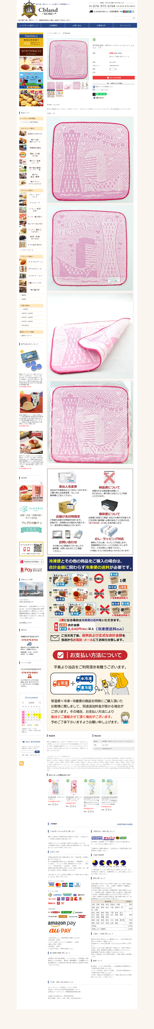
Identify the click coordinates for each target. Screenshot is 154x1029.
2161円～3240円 (27, 317)
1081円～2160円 (27, 313)
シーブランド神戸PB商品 (30, 122)
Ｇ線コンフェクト (31, 283)
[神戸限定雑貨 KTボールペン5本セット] (56, 794)
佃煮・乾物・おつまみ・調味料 (31, 238)
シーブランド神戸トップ (29, 25)
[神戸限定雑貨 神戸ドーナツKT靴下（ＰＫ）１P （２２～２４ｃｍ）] (74, 794)
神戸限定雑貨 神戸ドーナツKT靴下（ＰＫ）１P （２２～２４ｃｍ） (74, 798)
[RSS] (21, 764)
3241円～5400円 (27, 321)
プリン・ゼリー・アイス (31, 196)
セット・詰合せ (31, 245)
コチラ (29, 623)
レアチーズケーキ (27, 250)
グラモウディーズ (31, 269)
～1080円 (25, 309)
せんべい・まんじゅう (31, 224)
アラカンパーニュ (31, 262)
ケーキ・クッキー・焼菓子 (31, 217)
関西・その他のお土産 (31, 155)
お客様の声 (101, 25)
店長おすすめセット (31, 134)
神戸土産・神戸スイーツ (31, 141)
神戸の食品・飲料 (31, 176)
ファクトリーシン (31, 276)
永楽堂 (24, 299)
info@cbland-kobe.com (72, 992)
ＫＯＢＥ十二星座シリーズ (31, 162)
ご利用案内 (53, 25)
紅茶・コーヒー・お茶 (31, 210)
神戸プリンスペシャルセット (31, 183)
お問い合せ (77, 25)
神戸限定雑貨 (66, 33)
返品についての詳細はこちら (104, 86)
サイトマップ (125, 25)
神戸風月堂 (31, 290)
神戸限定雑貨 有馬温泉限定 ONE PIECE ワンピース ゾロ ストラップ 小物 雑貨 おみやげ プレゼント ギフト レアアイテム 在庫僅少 (110, 800)
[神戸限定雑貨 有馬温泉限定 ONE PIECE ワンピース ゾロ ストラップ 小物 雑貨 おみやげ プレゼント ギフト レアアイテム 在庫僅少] (110, 794)
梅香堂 (24, 295)
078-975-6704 (68, 996)
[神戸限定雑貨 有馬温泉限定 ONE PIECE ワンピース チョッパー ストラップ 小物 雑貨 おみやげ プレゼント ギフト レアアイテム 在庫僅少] (92, 794)
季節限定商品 (31, 148)
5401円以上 (25, 325)
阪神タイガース (27, 335)
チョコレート (31, 203)
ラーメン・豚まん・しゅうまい (31, 231)
